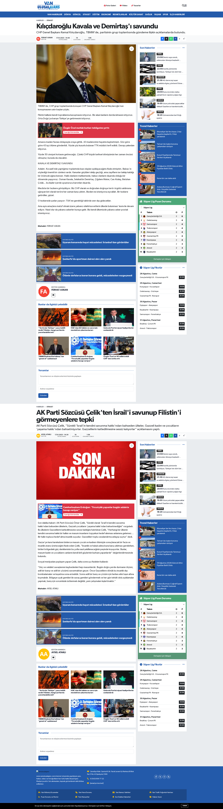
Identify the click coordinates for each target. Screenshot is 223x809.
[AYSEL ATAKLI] (43, 654)
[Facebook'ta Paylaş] (162, 39)
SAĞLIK (148, 14)
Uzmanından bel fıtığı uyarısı (169, 116)
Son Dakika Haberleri (123, 797)
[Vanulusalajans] (48, 5)
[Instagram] (164, 777)
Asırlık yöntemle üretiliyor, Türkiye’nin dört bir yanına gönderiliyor (169, 70)
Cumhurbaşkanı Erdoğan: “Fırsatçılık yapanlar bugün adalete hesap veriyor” (82, 359)
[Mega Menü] (185, 6)
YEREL (159, 54)
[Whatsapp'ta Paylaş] (171, 39)
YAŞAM (157, 14)
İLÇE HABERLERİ (177, 14)
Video (124, 6)
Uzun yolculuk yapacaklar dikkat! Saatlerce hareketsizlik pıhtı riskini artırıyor (170, 105)
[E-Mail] (53, 295)
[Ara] (183, 5)
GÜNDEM (160, 77)
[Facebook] (156, 777)
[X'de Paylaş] (166, 39)
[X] (160, 777)
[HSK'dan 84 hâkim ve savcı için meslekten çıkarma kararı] (86, 317)
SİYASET (87, 14)
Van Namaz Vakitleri (123, 792)
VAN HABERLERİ (54, 14)
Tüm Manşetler (84, 797)
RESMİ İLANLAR (120, 14)
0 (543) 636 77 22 (97, 779)
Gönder (43, 395)
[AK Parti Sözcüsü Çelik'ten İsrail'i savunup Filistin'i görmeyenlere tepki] (86, 470)
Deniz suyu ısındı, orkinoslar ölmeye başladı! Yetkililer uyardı (168, 59)
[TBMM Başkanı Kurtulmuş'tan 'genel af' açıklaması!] (53, 346)
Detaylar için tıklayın (162, 259)
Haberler (40, 20)
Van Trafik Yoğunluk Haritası (162, 792)
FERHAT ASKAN (59, 290)
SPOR (165, 14)
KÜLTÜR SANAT (136, 14)
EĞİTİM (96, 14)
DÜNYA (67, 14)
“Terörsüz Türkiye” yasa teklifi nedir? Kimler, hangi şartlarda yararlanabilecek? (51, 330)
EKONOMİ (106, 14)
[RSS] (169, 777)
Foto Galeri (111, 6)
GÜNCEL (77, 14)
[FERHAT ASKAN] (43, 291)
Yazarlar (137, 6)
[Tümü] (183, 48)
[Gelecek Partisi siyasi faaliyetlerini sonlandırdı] (118, 317)
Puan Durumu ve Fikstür (49, 797)
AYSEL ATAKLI (58, 652)
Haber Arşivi (157, 797)
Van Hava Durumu (85, 792)
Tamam (184, 805)
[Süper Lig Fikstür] (183, 268)
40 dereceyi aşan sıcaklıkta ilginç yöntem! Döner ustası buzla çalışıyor (170, 82)
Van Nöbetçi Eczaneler (49, 792)
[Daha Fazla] (175, 39)
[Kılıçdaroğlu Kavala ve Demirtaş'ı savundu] (86, 73)
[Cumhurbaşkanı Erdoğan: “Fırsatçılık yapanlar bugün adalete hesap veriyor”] (86, 346)
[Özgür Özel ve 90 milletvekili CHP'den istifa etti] (118, 346)
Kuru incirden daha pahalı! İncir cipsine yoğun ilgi (169, 93)
